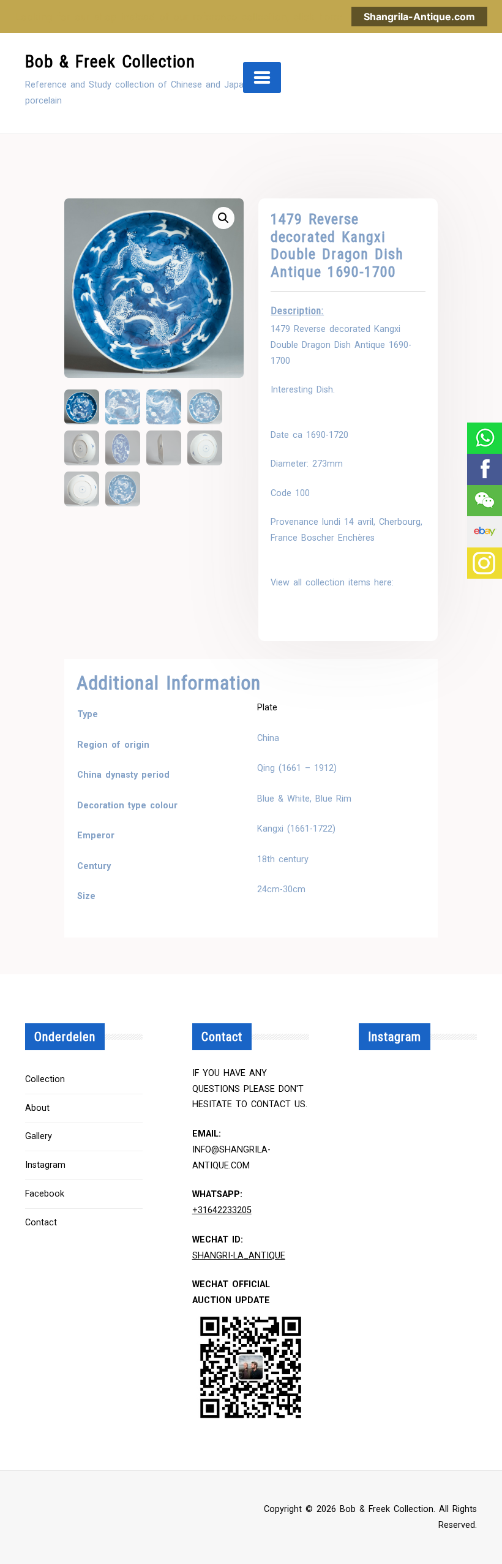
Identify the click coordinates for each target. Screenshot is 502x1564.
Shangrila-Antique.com (419, 16)
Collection (45, 1079)
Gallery (38, 1136)
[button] (223, 218)
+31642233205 (222, 1210)
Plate (267, 707)
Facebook (44, 1194)
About (37, 1108)
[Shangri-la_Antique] (483, 500)
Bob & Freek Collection (110, 61)
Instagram (45, 1165)
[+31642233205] (483, 438)
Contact (41, 1222)
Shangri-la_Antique (238, 1255)
